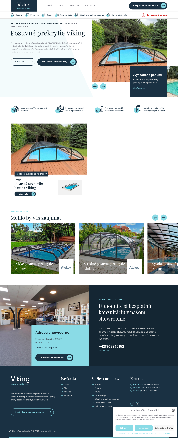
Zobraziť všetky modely (54, 62)
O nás (50, 5)
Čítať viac (20, 62)
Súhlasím (124, 428)
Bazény (19, 15)
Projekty (90, 5)
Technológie (66, 15)
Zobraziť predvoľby (164, 428)
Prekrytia (34, 15)
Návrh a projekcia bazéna (92, 15)
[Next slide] (103, 86)
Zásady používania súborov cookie (132, 433)
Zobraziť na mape (44, 347)
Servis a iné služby (120, 15)
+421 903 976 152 (146, 384)
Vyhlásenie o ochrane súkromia (158, 433)
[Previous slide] (95, 86)
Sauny (50, 15)
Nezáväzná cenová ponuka (29, 412)
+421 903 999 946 (145, 390)
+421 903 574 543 (146, 387)
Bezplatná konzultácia (145, 5)
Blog (61, 5)
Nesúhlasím (143, 428)
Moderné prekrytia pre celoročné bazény (43, 24)
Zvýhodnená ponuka (157, 15)
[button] (173, 410)
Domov (15, 24)
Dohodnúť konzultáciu (52, 357)
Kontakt (74, 5)
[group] (43, 248)
